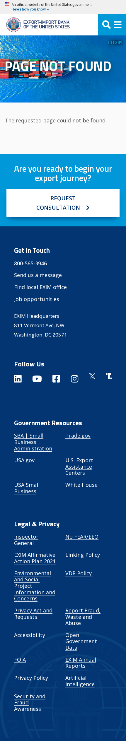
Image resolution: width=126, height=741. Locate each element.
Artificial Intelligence (80, 681)
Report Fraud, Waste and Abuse (83, 616)
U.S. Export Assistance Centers (79, 466)
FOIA (20, 659)
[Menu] (112, 24)
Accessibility (29, 634)
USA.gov (24, 460)
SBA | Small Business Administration (33, 442)
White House (81, 484)
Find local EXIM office (40, 287)
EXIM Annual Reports (80, 663)
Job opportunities (36, 299)
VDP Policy (78, 573)
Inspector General (26, 540)
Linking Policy (82, 554)
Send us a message (38, 275)
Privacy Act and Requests (33, 613)
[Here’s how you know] (63, 7)
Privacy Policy (31, 677)
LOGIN (115, 42)
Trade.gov (78, 435)
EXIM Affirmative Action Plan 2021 (35, 558)
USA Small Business (27, 488)
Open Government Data (81, 641)
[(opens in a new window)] (18, 379)
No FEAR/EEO (81, 536)
